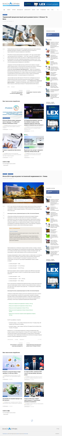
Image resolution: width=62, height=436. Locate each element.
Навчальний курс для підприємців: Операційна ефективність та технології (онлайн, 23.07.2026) (54, 69)
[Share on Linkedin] (4, 61)
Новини (8, 9)
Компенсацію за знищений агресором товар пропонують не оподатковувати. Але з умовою (54, 57)
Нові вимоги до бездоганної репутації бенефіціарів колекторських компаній (54, 51)
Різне (48, 9)
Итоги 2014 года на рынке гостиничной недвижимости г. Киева (16, 93)
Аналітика (5, 369)
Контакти (57, 433)
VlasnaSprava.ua (5, 433)
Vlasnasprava (6, 129)
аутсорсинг (13, 86)
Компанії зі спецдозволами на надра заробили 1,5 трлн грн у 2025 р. (11, 372)
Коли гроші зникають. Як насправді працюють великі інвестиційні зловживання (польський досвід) (54, 96)
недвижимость (22, 339)
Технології (5, 14)
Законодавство (20, 9)
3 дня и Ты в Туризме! (13, 231)
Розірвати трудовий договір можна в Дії (12, 150)
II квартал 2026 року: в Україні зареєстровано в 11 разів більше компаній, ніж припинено (32, 400)
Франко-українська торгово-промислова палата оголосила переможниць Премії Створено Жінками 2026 (54, 85)
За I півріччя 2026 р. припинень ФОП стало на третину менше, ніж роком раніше (33, 373)
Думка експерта (27, 9)
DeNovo (9, 86)
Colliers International (10, 339)
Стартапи (14, 9)
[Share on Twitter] (4, 58)
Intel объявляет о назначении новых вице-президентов (16, 345)
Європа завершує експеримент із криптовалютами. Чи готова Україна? (53, 74)
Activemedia (26, 433)
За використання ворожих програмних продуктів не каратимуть (54, 90)
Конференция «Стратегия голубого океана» (33, 93)
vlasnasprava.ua (20, 43)
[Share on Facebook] (4, 56)
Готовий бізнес (43, 9)
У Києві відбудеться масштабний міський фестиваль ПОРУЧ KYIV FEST (54, 79)
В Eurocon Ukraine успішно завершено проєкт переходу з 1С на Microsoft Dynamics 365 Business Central (12, 122)
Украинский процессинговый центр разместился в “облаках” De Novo (33, 345)
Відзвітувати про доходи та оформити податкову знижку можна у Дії (33, 150)
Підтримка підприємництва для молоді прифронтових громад (54, 63)
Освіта (38, 9)
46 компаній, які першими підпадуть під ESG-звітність (12, 399)
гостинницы (16, 339)
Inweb (18, 433)
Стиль (52, 9)
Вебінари (33, 9)
